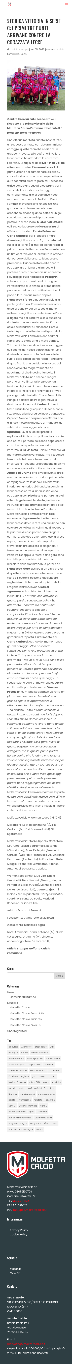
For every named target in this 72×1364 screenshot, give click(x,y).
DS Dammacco (38, 1070)
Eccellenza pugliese (19, 1076)
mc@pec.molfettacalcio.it (30, 1210)
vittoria (39, 1129)
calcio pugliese (35, 1058)
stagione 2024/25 (39, 1123)
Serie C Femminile (28, 1105)
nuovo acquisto (46, 1094)
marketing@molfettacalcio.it (26, 1344)
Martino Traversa (17, 1082)
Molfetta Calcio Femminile (27, 1013)
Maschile (15, 1269)
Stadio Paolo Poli (43, 1117)
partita (12, 1099)
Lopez (52, 1076)
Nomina (13, 1094)
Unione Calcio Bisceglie (21, 1129)
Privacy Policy (19, 1230)
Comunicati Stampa (23, 997)
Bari (52, 1046)
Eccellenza (55, 1070)
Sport (31, 1111)
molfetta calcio (16, 1088)
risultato (38, 1099)
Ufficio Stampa (19, 49)
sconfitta (50, 1099)
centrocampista (17, 1064)
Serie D (43, 1105)
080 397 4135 (20, 1201)
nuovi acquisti (27, 1094)
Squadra (12, 1003)
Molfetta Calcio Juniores (26, 1019)
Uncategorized (17, 1031)
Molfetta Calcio (20, 1007)
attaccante (41, 1046)
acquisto (13, 1046)
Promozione (25, 1099)
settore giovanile (17, 1111)
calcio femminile (39, 1052)
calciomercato (16, 1058)
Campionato (53, 1058)
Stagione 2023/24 (18, 1123)
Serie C (12, 1105)
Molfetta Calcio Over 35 (25, 1025)
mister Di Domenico (39, 1082)
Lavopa (42, 1076)
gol (33, 1076)
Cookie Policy (18, 1234)
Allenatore (26, 1046)
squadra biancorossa (20, 1117)
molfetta (56, 1082)
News (24, 54)
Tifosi (54, 1123)
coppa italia (35, 1064)
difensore (49, 1064)
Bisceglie (13, 1052)
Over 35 (15, 1273)
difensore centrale (18, 1070)
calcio (24, 1052)
